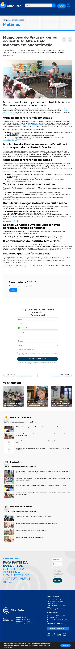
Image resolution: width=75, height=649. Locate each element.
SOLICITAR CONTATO (37, 359)
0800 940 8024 (21, 617)
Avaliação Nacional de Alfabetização (32, 125)
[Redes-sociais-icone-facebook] (48, 634)
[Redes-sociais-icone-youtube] (64, 634)
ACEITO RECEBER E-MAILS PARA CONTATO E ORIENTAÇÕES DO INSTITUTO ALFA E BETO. (37, 353)
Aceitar (65, 645)
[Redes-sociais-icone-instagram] (53, 634)
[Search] (53, 5)
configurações (8, 647)
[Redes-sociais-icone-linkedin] (59, 634)
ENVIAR (57, 580)
